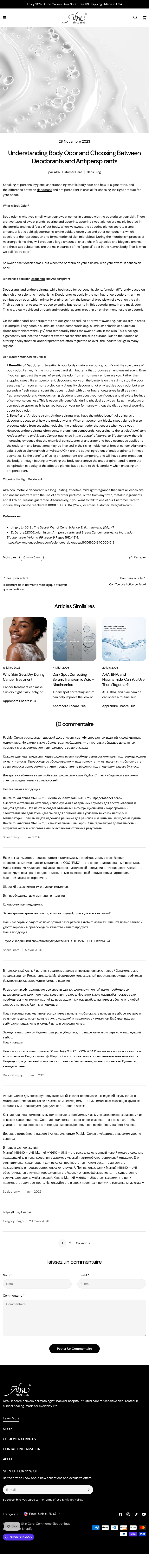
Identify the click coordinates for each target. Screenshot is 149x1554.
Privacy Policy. (74, 1499)
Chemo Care (31, 557)
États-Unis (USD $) (42, 1514)
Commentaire (14, 1296)
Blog (98, 172)
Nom (7, 1275)
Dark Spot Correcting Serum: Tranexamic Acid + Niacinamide (73, 679)
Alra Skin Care (25, 1524)
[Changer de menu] (4, 17)
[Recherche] (135, 17)
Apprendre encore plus (19, 701)
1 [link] (62, 1243)
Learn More (11, 1418)
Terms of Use (52, 1499)
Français (9, 1514)
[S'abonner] (89, 1490)
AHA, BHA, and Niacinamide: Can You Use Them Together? (123, 679)
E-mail (83, 1275)
